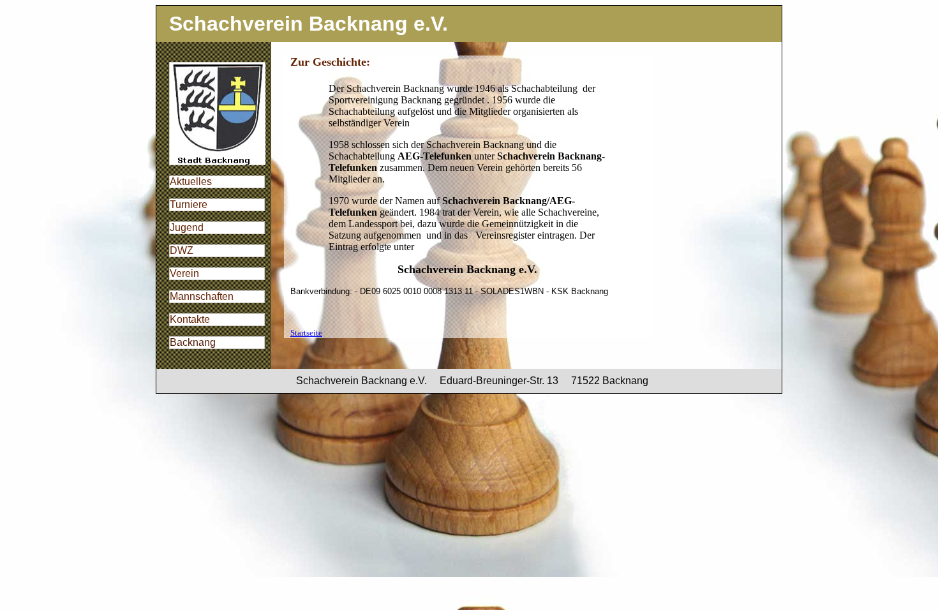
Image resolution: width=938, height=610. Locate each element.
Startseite (306, 333)
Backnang (193, 342)
